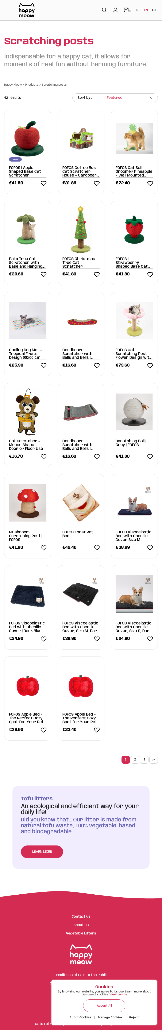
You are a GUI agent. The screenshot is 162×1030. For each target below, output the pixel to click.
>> (153, 759)
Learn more (42, 851)
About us (81, 925)
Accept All (104, 1005)
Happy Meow (13, 84)
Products (31, 84)
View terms (118, 994)
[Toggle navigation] (10, 11)
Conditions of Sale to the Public (81, 975)
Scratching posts (54, 84)
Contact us (81, 916)
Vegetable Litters (81, 933)
